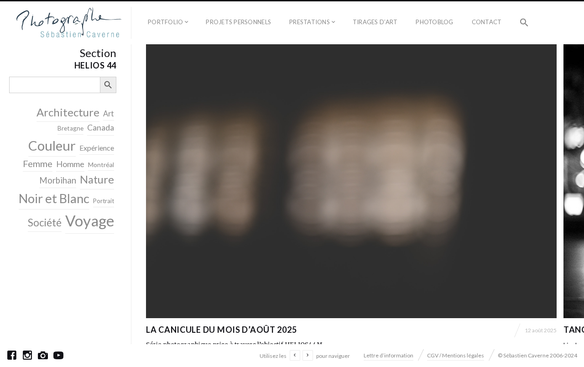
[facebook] (12, 355)
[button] (524, 23)
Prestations (309, 22)
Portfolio (165, 22)
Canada (100, 127)
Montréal (101, 164)
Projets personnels (238, 22)
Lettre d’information (388, 355)
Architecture (67, 112)
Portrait (103, 200)
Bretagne (70, 128)
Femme (37, 163)
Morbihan (57, 180)
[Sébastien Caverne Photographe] (69, 23)
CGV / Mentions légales (455, 355)
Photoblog (434, 22)
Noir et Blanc (54, 198)
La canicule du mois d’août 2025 (221, 330)
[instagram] (27, 355)
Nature (97, 179)
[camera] (43, 355)
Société (45, 222)
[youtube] (58, 355)
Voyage (89, 220)
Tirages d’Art (375, 22)
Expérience (96, 147)
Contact (487, 22)
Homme (70, 164)
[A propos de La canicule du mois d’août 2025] (351, 181)
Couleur (52, 145)
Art (108, 113)
